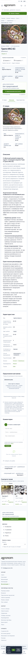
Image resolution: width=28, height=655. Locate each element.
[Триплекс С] (7, 490)
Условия (3, 648)
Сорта (17, 18)
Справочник (4, 613)
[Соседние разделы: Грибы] (5, 21)
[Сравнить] (12, 489)
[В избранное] (12, 487)
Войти (12, 443)
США (14, 366)
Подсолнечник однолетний (7, 595)
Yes (13, 649)
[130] (21, 490)
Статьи (24, 653)
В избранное (7, 94)
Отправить (7, 445)
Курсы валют (4, 622)
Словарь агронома (5, 615)
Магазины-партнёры (6, 620)
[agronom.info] (9, 5)
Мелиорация (4, 581)
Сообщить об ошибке (10, 460)
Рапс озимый (4, 602)
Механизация (4, 579)
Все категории (4, 584)
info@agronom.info (8, 568)
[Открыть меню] (2, 5)
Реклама (3, 638)
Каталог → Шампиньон (18, 360)
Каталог (11, 483)
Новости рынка (5, 611)
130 (16, 496)
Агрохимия (4, 577)
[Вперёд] (6, 483)
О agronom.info (4, 631)
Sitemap (25, 648)
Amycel (15, 363)
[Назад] (2, 483)
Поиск (2, 624)
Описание (11, 100)
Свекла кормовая (5, 597)
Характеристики (20, 100)
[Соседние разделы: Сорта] (20, 18)
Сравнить (23, 94)
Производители (5, 617)
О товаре (4, 100)
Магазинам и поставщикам (8, 635)
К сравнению (8, 529)
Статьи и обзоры (5, 608)
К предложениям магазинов (13, 91)
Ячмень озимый (5, 599)
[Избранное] (21, 5)
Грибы (2, 20)
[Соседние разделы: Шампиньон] (14, 21)
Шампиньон (10, 20)
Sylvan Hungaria (19, 498)
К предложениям (14, 519)
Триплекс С (5, 496)
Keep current (18, 650)
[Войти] (25, 5)
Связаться (3, 640)
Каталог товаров (15, 13)
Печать (7, 535)
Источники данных (5, 633)
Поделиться (8, 532)
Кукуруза (3, 593)
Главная (3, 18)
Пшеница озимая (5, 590)
